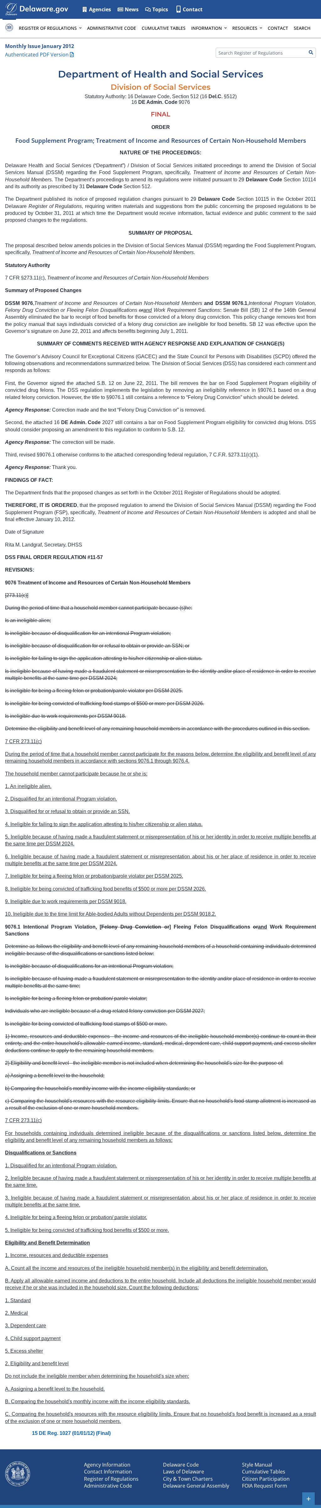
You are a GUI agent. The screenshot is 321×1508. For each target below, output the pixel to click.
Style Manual (257, 1464)
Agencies (99, 9)
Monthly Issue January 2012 (39, 46)
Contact (193, 9)
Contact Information (108, 1471)
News (131, 9)
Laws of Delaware (183, 1471)
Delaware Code (181, 1464)
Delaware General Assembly (196, 1485)
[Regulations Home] (9, 28)
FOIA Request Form (264, 1485)
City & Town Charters (188, 1478)
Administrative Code (111, 28)
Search (302, 28)
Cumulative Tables (164, 28)
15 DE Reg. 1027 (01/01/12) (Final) (71, 1433)
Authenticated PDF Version (37, 54)
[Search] (311, 53)
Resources (244, 28)
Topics (159, 9)
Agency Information (107, 1464)
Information (206, 28)
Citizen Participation (266, 1478)
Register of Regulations (48, 28)
